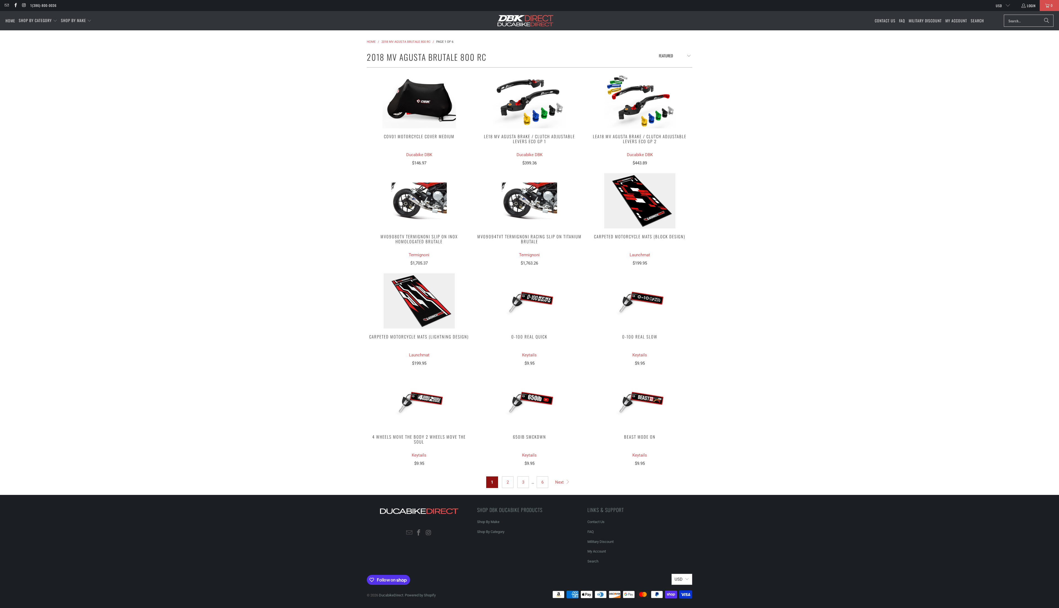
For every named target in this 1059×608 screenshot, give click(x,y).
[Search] (1046, 21)
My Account (596, 551)
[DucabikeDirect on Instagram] (24, 5)
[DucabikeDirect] (525, 21)
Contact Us (596, 522)
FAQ (590, 532)
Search (592, 561)
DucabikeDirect (391, 595)
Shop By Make (488, 522)
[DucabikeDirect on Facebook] (15, 5)
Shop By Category (490, 532)
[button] (38, 21)
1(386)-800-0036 (43, 5)
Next (560, 482)
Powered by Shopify (420, 595)
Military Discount (600, 542)
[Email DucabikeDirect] (6, 5)
